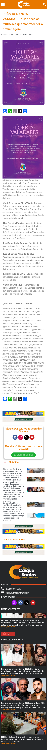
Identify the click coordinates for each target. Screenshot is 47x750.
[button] (3, 4)
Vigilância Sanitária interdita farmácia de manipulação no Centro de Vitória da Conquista (13, 472)
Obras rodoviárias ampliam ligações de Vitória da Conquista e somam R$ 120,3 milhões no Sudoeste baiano (13, 507)
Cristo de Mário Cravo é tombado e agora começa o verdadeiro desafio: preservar (13, 516)
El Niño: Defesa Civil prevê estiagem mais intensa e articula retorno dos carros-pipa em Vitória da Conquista (13, 481)
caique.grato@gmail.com (17, 592)
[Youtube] (31, 437)
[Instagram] (20, 437)
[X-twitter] (26, 437)
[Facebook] (15, 437)
